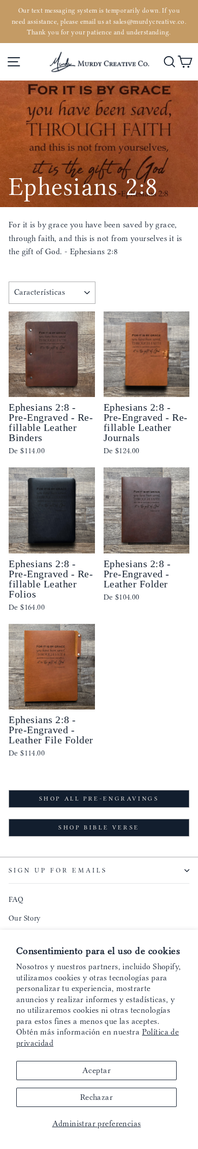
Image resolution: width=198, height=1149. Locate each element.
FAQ (16, 899)
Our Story (25, 918)
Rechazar (96, 1097)
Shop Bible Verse (99, 827)
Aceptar (96, 1070)
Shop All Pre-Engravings (99, 798)
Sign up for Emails (58, 870)
